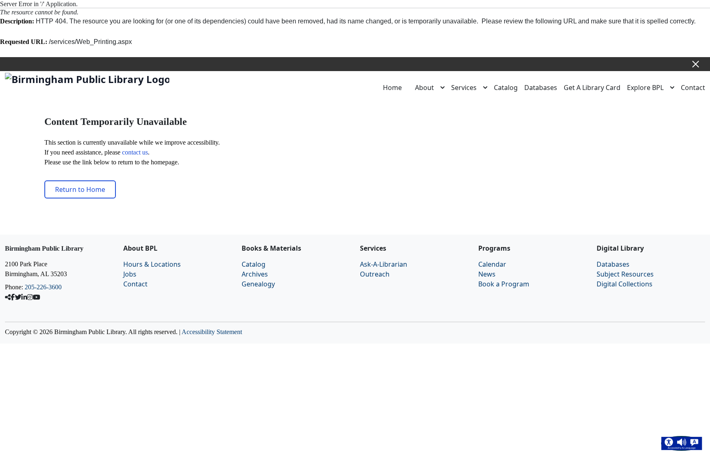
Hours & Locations (152, 264)
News (487, 274)
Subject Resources (625, 274)
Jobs (129, 274)
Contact (693, 87)
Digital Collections (624, 283)
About (424, 87)
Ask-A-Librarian (383, 264)
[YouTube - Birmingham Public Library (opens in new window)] (36, 297)
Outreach (375, 274)
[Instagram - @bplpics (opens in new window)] (30, 297)
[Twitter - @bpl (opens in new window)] (18, 297)
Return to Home (80, 189)
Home (392, 87)
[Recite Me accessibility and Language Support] (681, 443)
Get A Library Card (592, 87)
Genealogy (258, 283)
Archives (255, 274)
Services (464, 87)
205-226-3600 (43, 287)
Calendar (492, 264)
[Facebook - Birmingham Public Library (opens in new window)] (13, 297)
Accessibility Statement (212, 331)
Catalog (506, 87)
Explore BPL (645, 87)
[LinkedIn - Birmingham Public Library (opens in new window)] (24, 297)
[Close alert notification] (695, 64)
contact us (135, 152)
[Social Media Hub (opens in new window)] (8, 297)
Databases (540, 87)
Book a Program (503, 283)
